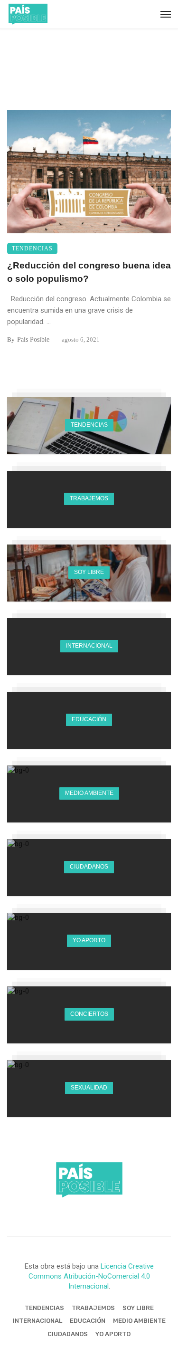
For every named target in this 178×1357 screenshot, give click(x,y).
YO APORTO (113, 1334)
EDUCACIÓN (87, 1320)
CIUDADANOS (67, 1334)
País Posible (33, 339)
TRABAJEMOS (93, 1307)
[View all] (89, 425)
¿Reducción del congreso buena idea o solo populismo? (89, 272)
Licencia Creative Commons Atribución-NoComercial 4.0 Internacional (91, 1276)
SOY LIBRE (138, 1307)
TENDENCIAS (32, 248)
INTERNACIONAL (37, 1320)
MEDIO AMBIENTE (139, 1320)
